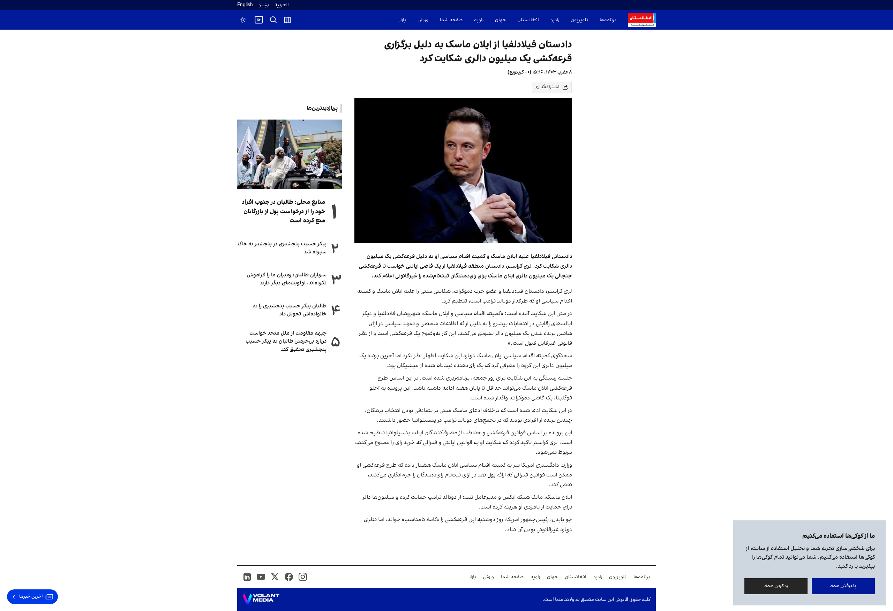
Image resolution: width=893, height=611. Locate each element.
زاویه (478, 20)
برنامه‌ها (608, 20)
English (245, 5)
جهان (500, 20)
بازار (402, 20)
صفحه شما (451, 20)
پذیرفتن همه (843, 586)
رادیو (554, 20)
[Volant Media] (261, 599)
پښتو (263, 5)
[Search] (273, 19)
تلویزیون (579, 20)
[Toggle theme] (242, 19)
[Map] (287, 19)
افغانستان (528, 20)
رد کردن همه (776, 586)
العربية (282, 5)
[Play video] (259, 20)
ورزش (423, 20)
